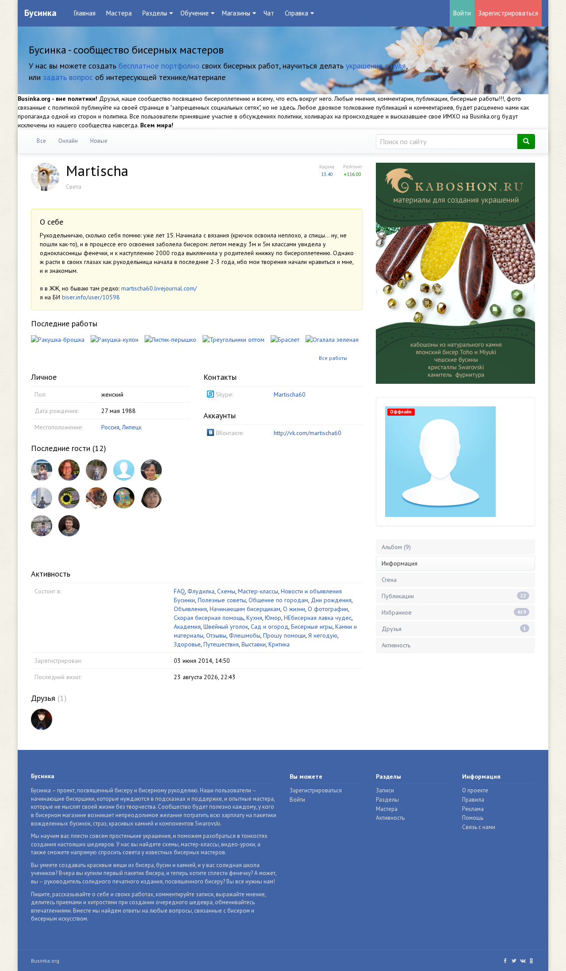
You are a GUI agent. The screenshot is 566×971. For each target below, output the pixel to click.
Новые (98, 141)
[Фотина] (41, 525)
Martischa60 (290, 394)
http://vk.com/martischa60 (307, 433)
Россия (110, 427)
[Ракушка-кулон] (114, 339)
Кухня (254, 618)
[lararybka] (123, 497)
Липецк (132, 427)
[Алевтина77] (96, 497)
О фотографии (328, 609)
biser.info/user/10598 (91, 297)
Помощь (472, 818)
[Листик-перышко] (170, 339)
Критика (279, 644)
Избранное (454, 612)
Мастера (119, 13)
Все (41, 141)
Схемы (226, 591)
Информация (399, 563)
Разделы (387, 799)
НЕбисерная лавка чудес (318, 618)
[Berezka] (151, 497)
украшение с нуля (376, 66)
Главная (85, 13)
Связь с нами (478, 827)
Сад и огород (269, 627)
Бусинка (40, 13)
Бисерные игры (312, 627)
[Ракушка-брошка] (57, 339)
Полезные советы (222, 600)
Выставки (253, 644)
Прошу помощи (284, 635)
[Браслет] (285, 339)
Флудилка (200, 591)
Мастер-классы (258, 591)
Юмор (273, 618)
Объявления (190, 609)
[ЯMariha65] (151, 470)
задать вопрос (68, 77)
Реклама (473, 809)
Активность (396, 645)
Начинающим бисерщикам (245, 609)
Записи (385, 790)
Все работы (333, 358)
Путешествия (221, 644)
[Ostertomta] (69, 470)
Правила (473, 799)
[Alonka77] (96, 470)
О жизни (294, 609)
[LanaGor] (69, 525)
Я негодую (322, 635)
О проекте (475, 790)
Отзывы (216, 635)
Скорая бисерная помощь (209, 618)
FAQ (179, 591)
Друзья (43, 698)
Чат (269, 13)
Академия (187, 627)
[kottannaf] (69, 497)
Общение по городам (278, 600)
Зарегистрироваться (508, 13)
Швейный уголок (225, 627)
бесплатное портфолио (159, 66)
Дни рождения (331, 600)
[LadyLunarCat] (41, 719)
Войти (462, 13)
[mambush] (123, 470)
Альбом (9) (396, 547)
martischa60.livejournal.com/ (159, 288)
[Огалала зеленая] (332, 339)
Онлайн (68, 141)
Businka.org (45, 960)
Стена (389, 580)
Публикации (454, 596)
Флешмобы (244, 635)
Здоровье (187, 644)
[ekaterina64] (41, 497)
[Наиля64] (41, 470)
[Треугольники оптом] (233, 339)
